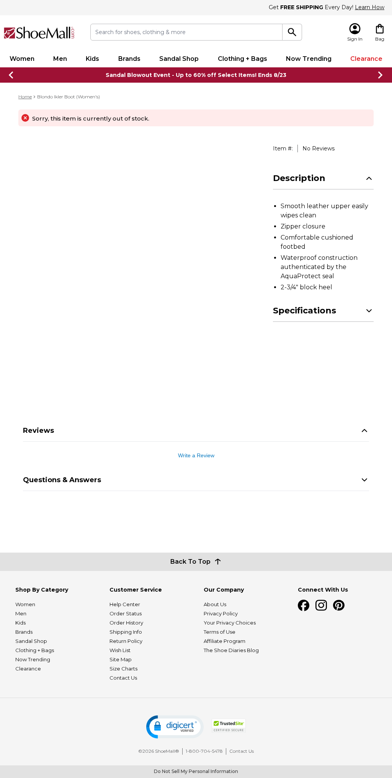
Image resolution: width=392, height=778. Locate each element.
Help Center (124, 604)
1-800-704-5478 (204, 751)
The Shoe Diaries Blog (231, 650)
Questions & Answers (62, 480)
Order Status (125, 613)
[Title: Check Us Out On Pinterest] (339, 605)
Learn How (369, 7)
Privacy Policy (221, 613)
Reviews (38, 430)
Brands (129, 58)
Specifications (304, 310)
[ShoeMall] (39, 33)
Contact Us (123, 678)
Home (25, 96)
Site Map (120, 659)
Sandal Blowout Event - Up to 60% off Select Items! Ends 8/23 (196, 75)
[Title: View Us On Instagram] (321, 605)
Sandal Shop (179, 58)
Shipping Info (125, 632)
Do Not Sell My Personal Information (196, 771)
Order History (126, 623)
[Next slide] (380, 75)
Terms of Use (219, 632)
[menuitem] (22, 59)
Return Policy (125, 641)
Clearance (366, 58)
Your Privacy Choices (230, 623)
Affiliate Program (224, 641)
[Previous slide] (11, 75)
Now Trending (309, 58)
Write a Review (196, 455)
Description (299, 178)
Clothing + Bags (242, 58)
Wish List (120, 650)
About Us (215, 604)
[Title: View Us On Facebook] (303, 605)
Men (60, 58)
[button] (175, 726)
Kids (92, 58)
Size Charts (123, 668)
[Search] (292, 32)
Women (22, 58)
